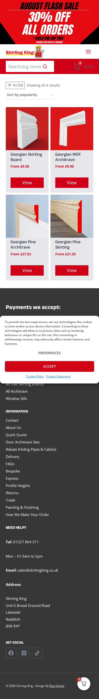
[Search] (45, 66)
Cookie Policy (35, 376)
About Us (13, 427)
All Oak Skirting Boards (25, 384)
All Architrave (17, 391)
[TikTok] (37, 653)
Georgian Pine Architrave (23, 245)
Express (12, 478)
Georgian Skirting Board (26, 158)
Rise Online (57, 686)
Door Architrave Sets (23, 442)
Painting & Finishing (22, 507)
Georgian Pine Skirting (67, 245)
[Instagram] (24, 653)
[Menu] (88, 52)
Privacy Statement (58, 376)
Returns (12, 492)
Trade (10, 500)
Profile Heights (18, 485)
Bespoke (13, 471)
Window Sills (16, 398)
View (27, 182)
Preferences (49, 353)
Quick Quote (16, 434)
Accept (49, 366)
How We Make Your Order (27, 514)
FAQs (10, 463)
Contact (12, 420)
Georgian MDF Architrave (68, 158)
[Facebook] (11, 653)
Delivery (12, 456)
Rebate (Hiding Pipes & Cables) (31, 449)
